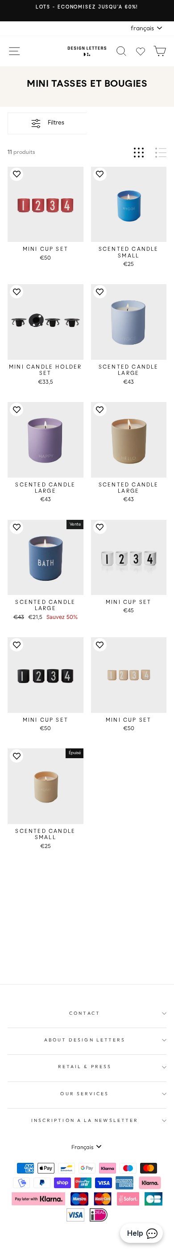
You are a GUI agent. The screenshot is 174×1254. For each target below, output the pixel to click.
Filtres (56, 123)
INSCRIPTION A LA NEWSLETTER (84, 1120)
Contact (84, 1013)
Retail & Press (85, 1066)
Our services (84, 1094)
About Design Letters (85, 1040)
